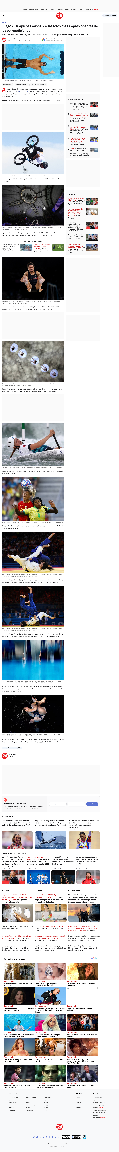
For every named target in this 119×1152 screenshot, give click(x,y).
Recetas (46, 1107)
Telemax (78, 1105)
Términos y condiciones (99, 1102)
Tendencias (29, 1110)
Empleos (95, 1115)
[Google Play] (76, 1137)
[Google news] (59, 1137)
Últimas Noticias (13, 1097)
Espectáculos (13, 1102)
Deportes (5, 22)
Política (5, 891)
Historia (46, 1102)
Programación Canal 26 (99, 1110)
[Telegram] (55, 1137)
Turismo (46, 1110)
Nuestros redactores (99, 1112)
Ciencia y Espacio (49, 1097)
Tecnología (12, 1110)
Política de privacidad (99, 1105)
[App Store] (65, 1137)
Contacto (95, 1100)
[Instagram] (37, 1137)
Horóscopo (12, 1105)
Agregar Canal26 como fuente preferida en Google (54, 39)
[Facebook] (34, 1137)
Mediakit (97, 1107)
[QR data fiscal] (84, 1138)
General (28, 1102)
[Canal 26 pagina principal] (59, 18)
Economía (39, 891)
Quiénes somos (97, 1097)
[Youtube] (43, 1137)
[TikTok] (49, 1137)
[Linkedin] (46, 1137)
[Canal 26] (59, 1127)
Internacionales (75, 891)
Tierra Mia (79, 1102)
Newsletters (98, 1117)
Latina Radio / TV (81, 1100)
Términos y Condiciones (55, 1144)
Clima (10, 1100)
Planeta (46, 1105)
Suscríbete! (92, 804)
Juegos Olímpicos (23, 91)
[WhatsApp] (52, 1137)
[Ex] (40, 1137)
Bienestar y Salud (31, 1097)
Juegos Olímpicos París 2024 (12, 748)
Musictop (79, 1107)
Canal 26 (12, 39)
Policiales (11, 1107)
